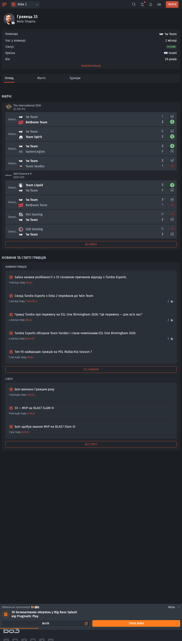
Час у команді (15, 40)
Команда (11, 34)
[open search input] (134, 4)
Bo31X (45, 623)
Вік (7, 59)
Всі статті (91, 444)
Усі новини (91, 369)
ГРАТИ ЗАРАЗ (136, 623)
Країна (10, 53)
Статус (9, 47)
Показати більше (91, 66)
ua (159, 4)
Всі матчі (91, 244)
